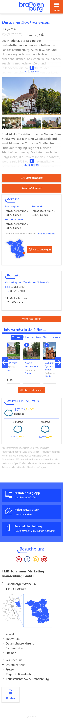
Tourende (37, 206)
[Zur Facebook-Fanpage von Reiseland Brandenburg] (27, 560)
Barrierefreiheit (15, 648)
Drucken (10, 698)
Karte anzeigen (41, 249)
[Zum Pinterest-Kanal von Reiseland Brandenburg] (19, 560)
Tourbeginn (12, 206)
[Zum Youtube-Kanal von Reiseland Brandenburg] (44, 560)
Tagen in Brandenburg (20, 674)
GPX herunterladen (31, 178)
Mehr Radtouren (31, 319)
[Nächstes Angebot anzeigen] (58, 362)
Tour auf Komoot (31, 188)
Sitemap (11, 653)
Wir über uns (14, 660)
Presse (10, 669)
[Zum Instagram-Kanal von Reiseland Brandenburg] (36, 560)
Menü (57, 10)
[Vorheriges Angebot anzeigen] (5, 362)
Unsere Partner (15, 665)
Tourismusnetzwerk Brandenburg (27, 679)
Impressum (13, 639)
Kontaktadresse (14, 219)
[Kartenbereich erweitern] (58, 339)
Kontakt (11, 634)
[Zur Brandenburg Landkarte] (27, 612)
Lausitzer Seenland (46, 234)
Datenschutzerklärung (20, 643)
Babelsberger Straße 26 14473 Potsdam (21, 586)
